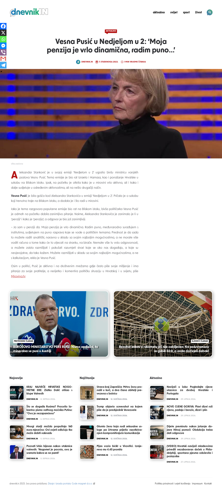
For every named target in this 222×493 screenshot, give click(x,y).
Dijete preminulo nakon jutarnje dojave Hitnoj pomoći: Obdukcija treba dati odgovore (190, 430)
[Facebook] (3, 26)
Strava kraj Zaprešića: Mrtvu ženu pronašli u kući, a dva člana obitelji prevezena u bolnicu (120, 390)
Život (198, 12)
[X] (3, 32)
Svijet (173, 12)
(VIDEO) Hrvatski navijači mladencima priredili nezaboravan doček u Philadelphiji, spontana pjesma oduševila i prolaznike (190, 451)
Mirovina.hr (18, 276)
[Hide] (1, 71)
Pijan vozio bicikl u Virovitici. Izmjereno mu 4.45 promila (120, 448)
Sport (186, 12)
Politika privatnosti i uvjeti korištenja (172, 484)
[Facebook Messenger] (3, 45)
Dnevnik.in (87, 62)
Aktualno (159, 12)
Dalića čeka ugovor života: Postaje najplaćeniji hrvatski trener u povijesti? (190, 23)
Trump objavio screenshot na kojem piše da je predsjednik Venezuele (120, 408)
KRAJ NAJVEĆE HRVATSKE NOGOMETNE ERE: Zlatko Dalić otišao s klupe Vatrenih (49, 390)
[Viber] (3, 52)
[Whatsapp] (3, 39)
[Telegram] (3, 65)
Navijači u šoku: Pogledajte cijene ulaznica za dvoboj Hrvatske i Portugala (190, 390)
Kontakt (208, 484)
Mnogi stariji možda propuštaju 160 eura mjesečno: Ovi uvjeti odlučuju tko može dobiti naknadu (49, 430)
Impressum (197, 484)
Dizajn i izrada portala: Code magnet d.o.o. (70, 484)
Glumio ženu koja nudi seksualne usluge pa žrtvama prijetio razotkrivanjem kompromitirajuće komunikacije (120, 430)
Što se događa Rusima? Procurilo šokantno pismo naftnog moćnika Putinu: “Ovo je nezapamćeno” (49, 410)
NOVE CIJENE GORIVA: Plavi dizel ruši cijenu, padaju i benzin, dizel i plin (190, 408)
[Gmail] (3, 58)
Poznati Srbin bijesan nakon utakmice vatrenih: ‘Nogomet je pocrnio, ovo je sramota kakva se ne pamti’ (49, 449)
